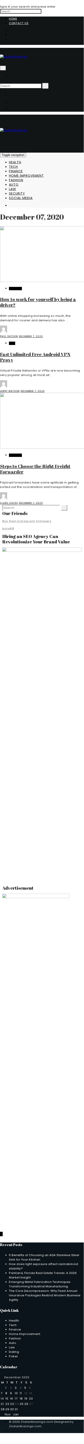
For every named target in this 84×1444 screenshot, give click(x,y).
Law (12, 189)
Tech (13, 166)
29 (7, 1409)
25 (21, 1404)
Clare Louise (9, 503)
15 (6, 1398)
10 (16, 1393)
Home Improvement (26, 175)
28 (2, 1409)
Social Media (21, 198)
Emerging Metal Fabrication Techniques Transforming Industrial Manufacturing (40, 1284)
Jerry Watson (10, 391)
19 (25, 1398)
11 (21, 1393)
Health (15, 162)
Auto (14, 184)
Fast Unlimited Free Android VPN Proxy (35, 357)
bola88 (8, 528)
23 (12, 1404)
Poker (13, 1356)
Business (15, 288)
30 (12, 1409)
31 (16, 1409)
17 (16, 1398)
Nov (6, 1414)
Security (17, 193)
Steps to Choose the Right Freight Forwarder (35, 469)
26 (26, 1404)
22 (7, 1404)
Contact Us (19, 23)
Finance (16, 171)
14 (2, 1398)
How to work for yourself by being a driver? (38, 302)
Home (13, 19)
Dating (14, 1352)
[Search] (45, 86)
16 (11, 1398)
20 (31, 1398)
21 (2, 1404)
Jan (17, 1414)
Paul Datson (9, 336)
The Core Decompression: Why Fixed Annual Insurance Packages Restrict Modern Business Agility (45, 1295)
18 (21, 1398)
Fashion (16, 180)
